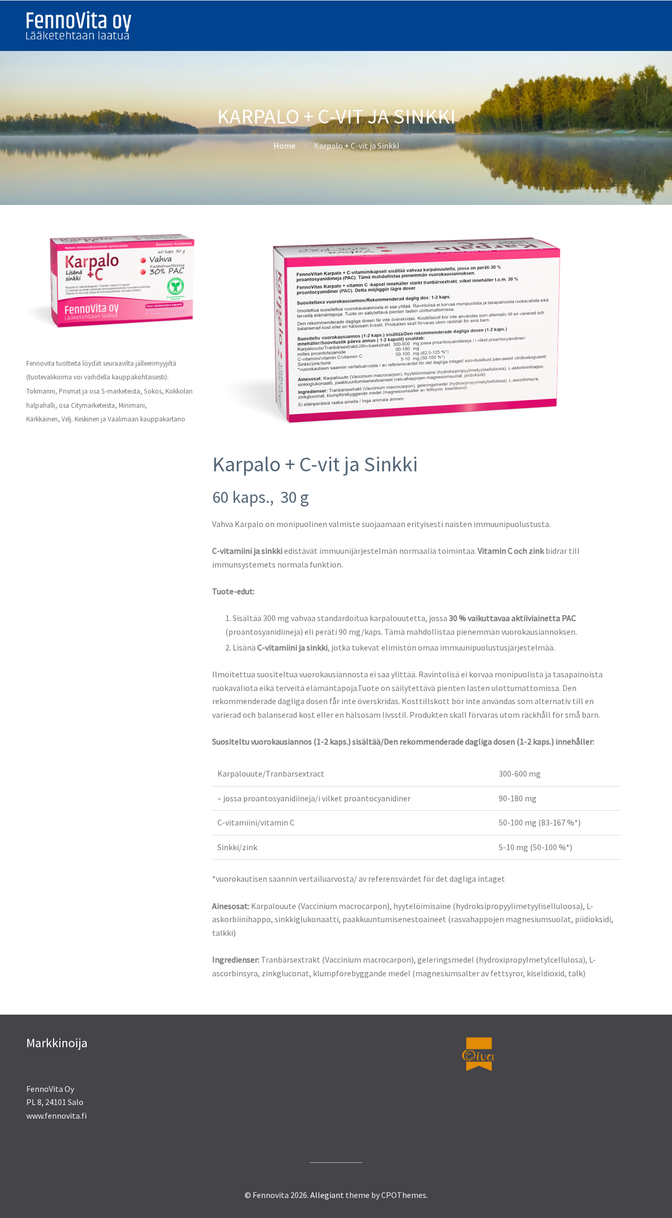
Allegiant (327, 1195)
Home (285, 145)
